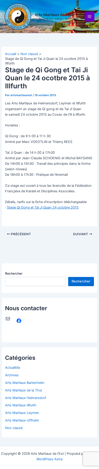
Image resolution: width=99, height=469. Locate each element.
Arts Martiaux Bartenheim (24, 383)
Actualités (12, 368)
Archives (12, 375)
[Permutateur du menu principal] (89, 16)
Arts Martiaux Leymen (22, 413)
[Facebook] (19, 321)
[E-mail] (8, 318)
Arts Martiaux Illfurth (20, 405)
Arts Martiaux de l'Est (54, 14)
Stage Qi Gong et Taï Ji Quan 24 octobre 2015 (43, 207)
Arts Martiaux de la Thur (23, 390)
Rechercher (13, 273)
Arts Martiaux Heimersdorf (25, 398)
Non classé (14, 428)
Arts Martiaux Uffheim (22, 420)
